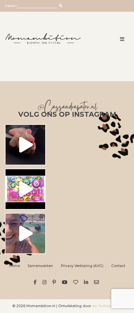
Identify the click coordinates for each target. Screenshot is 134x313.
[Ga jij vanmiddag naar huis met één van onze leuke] (25, 189)
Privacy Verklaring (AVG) (82, 266)
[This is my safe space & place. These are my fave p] (25, 233)
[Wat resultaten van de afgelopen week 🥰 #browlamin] (25, 145)
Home (14, 266)
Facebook (36, 282)
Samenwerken (40, 266)
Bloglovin (76, 282)
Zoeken (11, 5)
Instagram (45, 282)
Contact (118, 266)
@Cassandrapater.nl (67, 107)
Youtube (65, 282)
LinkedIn (87, 282)
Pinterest (55, 282)
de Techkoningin (107, 306)
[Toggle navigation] (122, 39)
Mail (97, 282)
